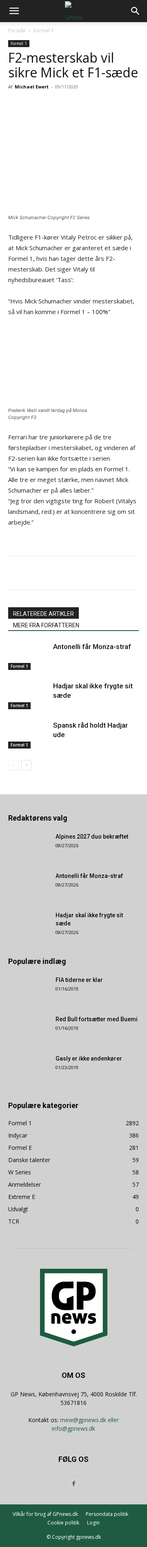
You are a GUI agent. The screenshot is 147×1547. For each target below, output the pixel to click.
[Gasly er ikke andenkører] (28, 1068)
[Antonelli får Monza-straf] (28, 656)
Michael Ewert (32, 87)
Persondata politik (107, 1514)
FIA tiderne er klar (79, 980)
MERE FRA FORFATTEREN (46, 625)
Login (93, 1522)
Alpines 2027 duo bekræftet (92, 836)
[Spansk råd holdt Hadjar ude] (28, 735)
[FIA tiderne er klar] (28, 990)
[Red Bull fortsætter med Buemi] (28, 1029)
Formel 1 (43, 30)
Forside (17, 30)
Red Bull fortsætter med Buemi (97, 1019)
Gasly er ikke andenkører (89, 1058)
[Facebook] (42, 105)
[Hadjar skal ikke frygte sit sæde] (28, 695)
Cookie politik (63, 1522)
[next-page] (26, 765)
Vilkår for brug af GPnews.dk (45, 1514)
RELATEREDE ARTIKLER (43, 614)
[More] (117, 105)
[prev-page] (13, 765)
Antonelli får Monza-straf (92, 646)
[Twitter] (61, 105)
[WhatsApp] (98, 105)
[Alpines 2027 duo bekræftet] (28, 846)
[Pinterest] (79, 105)
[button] (14, 11)
